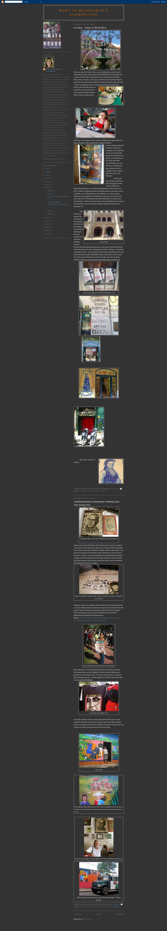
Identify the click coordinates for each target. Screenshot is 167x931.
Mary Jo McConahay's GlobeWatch (83, 12)
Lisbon (83, 491)
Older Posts (120, 914)
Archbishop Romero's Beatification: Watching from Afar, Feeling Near (96, 503)
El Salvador (114, 906)
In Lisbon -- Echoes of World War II (90, 27)
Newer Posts (78, 914)
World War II (101, 491)
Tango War (91, 491)
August (50, 190)
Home (99, 914)
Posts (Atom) (87, 919)
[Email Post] (120, 488)
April (49, 211)
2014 (48, 218)
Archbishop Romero (88, 906)
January (50, 214)
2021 (48, 169)
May (49, 194)
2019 (48, 175)
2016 (48, 184)
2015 (48, 188)
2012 (48, 224)
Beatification (102, 906)
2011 (48, 227)
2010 (48, 230)
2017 (48, 181)
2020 (48, 172)
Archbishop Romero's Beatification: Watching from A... (57, 204)
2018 (48, 178)
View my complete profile (53, 159)
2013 (48, 221)
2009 (48, 234)
